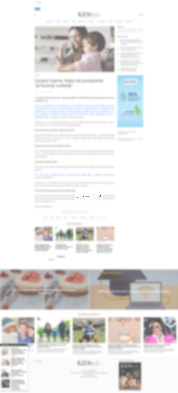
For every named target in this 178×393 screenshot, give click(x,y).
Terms (101, 199)
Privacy (98, 199)
